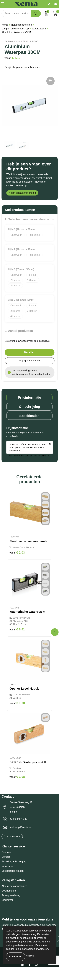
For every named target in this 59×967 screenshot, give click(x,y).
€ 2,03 (17, 552)
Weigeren (30, 956)
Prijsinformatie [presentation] (29, 397)
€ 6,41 (17, 629)
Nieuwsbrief (8, 866)
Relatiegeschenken (21, 24)
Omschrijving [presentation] (29, 407)
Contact (6, 857)
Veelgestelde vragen (13, 871)
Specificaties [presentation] (29, 416)
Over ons (6, 852)
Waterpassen (39, 28)
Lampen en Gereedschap (15, 28)
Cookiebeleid (9, 890)
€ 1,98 (17, 776)
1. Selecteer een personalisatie (27, 219)
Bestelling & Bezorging (14, 861)
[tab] (29, 397)
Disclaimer (7, 900)
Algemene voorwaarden (14, 886)
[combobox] (16, 13)
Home (5, 24)
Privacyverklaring (11, 895)
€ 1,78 (17, 703)
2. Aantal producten (19, 330)
